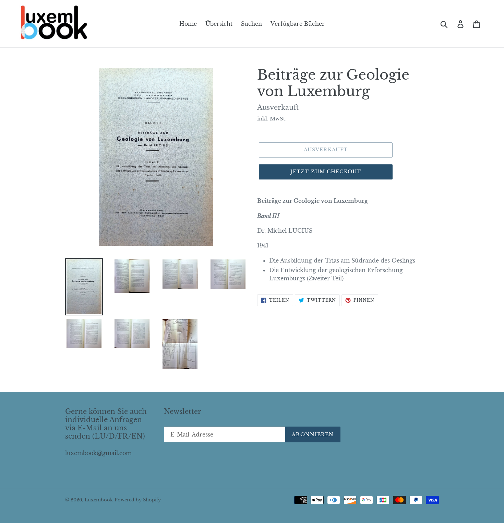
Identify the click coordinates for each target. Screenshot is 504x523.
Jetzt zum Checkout (325, 171)
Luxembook (99, 500)
